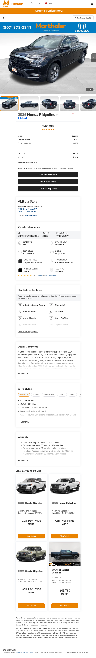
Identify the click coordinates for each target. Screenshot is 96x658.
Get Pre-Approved (48, 188)
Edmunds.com (50, 275)
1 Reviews (39, 275)
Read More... (23, 373)
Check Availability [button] (48, 174)
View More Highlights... (28, 332)
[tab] (24, 395)
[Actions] (76, 114)
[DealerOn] (9, 649)
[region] (48, 152)
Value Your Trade (48, 181)
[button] (3, 18)
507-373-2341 (31, 215)
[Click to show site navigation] (92, 4)
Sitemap (25, 652)
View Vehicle (31, 536)
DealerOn (19, 652)
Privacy (31, 652)
